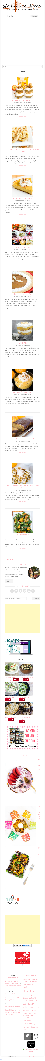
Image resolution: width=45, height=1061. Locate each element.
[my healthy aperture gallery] (31, 1052)
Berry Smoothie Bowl (39, 765)
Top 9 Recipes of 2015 (22, 247)
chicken (26, 987)
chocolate (29, 991)
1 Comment (28, 200)
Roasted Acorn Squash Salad (39, 854)
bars (37, 979)
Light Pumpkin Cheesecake (22, 198)
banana (34, 979)
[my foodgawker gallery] (27, 1039)
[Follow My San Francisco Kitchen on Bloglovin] (23, 946)
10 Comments (28, 249)
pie (32, 1013)
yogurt (36, 1027)
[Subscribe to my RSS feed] (33, 591)
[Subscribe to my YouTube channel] (29, 591)
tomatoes (27, 1023)
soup (31, 1018)
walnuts (32, 1027)
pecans (29, 1013)
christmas (35, 995)
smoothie (26, 1017)
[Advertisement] (22, 42)
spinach (35, 1018)
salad (34, 1015)
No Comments (28, 102)
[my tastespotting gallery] (34, 1039)
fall (34, 1001)
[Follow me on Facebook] (12, 591)
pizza (34, 1013)
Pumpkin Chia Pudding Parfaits (22, 100)
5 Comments (28, 153)
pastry (28, 1010)
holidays (26, 1007)
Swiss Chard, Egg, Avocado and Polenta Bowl (12, 1012)
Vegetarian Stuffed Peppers (13, 994)
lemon (31, 1007)
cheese (33, 984)
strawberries (27, 1020)
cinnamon (25, 998)
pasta (25, 1010)
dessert (31, 1001)
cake (24, 984)
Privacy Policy (33, 1056)
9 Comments (28, 345)
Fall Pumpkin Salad (22, 535)
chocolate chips (28, 995)
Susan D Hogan (9, 1010)
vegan (34, 1023)
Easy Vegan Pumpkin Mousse (22, 392)
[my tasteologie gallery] (31, 1047)
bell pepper (29, 982)
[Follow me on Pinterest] (20, 591)
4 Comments (28, 296)
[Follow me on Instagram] (24, 591)
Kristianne (17, 102)
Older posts (9, 559)
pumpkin (30, 1015)
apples (29, 979)
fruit (37, 1000)
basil (24, 981)
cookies (32, 997)
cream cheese (26, 1001)
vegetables (26, 1027)
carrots (29, 984)
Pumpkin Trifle (22, 343)
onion (36, 1007)
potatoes (25, 1015)
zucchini (25, 1029)
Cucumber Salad (9, 697)
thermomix (34, 1020)
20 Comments (28, 394)
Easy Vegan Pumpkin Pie (22, 294)
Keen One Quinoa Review (39, 812)
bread (35, 982)
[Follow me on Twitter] (16, 591)
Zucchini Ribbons (24, 697)
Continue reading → (22, 116)
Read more (9, 581)
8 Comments (28, 441)
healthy (31, 1003)
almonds (25, 979)
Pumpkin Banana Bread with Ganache (22, 439)
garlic (25, 1003)
